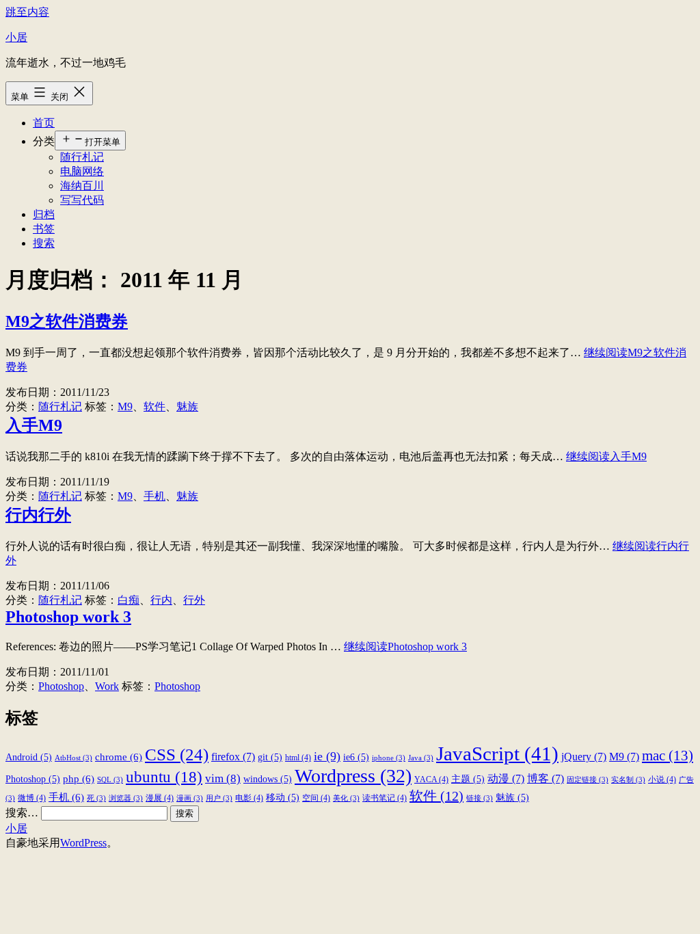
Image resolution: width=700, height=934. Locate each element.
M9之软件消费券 (66, 321)
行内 (161, 600)
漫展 (160, 798)
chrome (118, 756)
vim (223, 778)
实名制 (628, 780)
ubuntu (164, 777)
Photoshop (61, 686)
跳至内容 (27, 12)
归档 (44, 214)
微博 (32, 798)
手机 (154, 496)
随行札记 (82, 157)
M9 (125, 406)
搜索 (44, 243)
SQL (110, 780)
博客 (545, 778)
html (298, 757)
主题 (468, 779)
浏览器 (126, 798)
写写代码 (82, 200)
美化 (346, 798)
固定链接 (587, 780)
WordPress (83, 843)
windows (267, 779)
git (270, 757)
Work (107, 686)
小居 (16, 37)
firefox (233, 756)
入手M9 (33, 425)
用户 (219, 798)
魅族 (187, 406)
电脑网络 (82, 171)
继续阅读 (606, 456)
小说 (662, 779)
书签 (44, 229)
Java (420, 758)
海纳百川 (82, 185)
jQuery (583, 756)
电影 (249, 798)
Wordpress (353, 775)
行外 (194, 600)
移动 (282, 797)
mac (667, 755)
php (78, 778)
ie (327, 756)
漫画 (189, 798)
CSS (176, 754)
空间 (316, 798)
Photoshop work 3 (68, 617)
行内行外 (38, 515)
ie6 (356, 757)
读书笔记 (384, 798)
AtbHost (73, 758)
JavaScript (497, 753)
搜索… (21, 812)
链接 (479, 798)
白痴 (128, 600)
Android (28, 757)
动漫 (505, 778)
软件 (154, 406)
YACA (431, 779)
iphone (388, 758)
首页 (44, 123)
